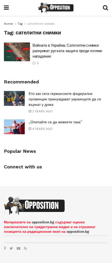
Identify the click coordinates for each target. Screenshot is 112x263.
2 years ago (42, 111)
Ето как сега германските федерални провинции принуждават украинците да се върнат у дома (65, 99)
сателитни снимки (40, 24)
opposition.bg (43, 222)
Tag (20, 24)
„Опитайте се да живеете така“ (55, 122)
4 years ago (42, 129)
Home (8, 24)
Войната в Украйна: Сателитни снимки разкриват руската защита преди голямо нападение (67, 51)
